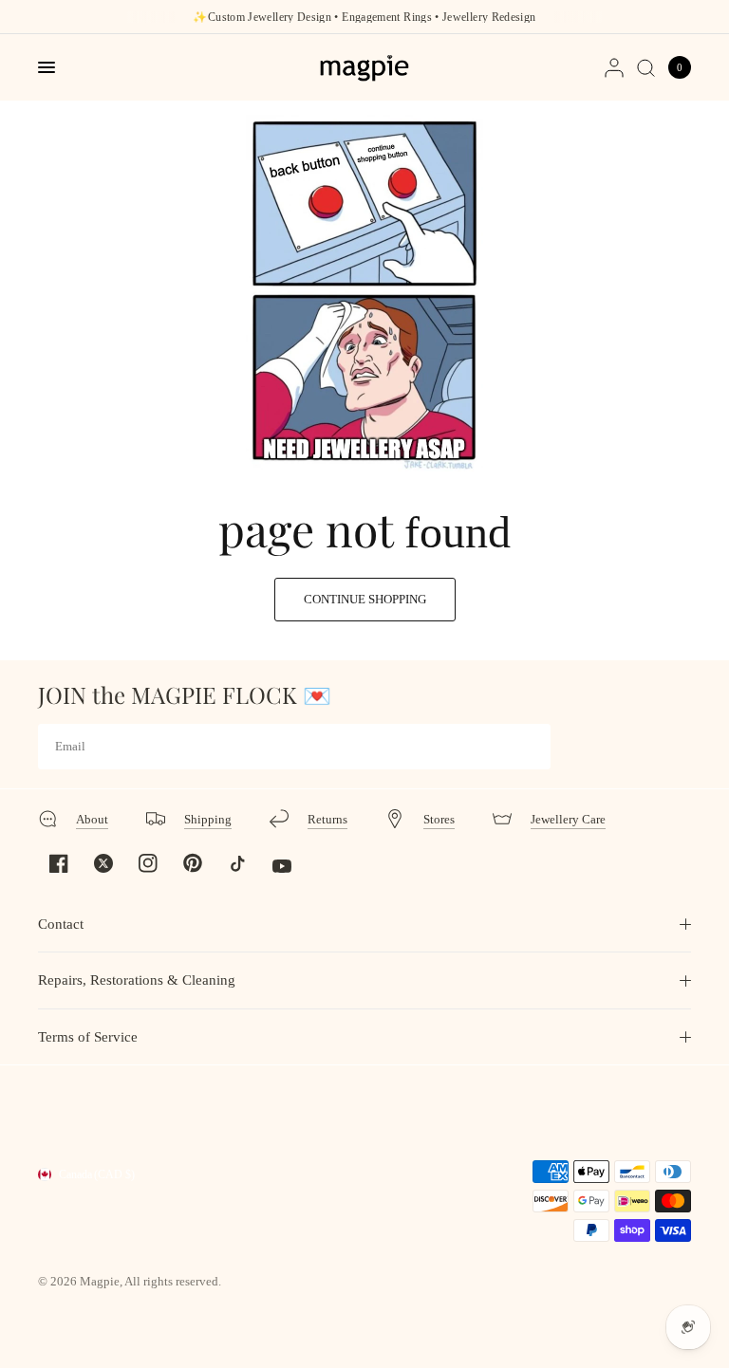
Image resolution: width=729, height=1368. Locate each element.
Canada (97, 1174)
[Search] (646, 67)
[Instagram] (148, 863)
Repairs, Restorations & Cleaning (136, 980)
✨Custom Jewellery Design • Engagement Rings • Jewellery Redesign (364, 17)
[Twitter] (103, 863)
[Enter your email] (532, 746)
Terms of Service (88, 1036)
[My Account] (614, 67)
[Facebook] (59, 863)
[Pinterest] (193, 862)
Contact (61, 924)
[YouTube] (282, 866)
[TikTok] (237, 863)
